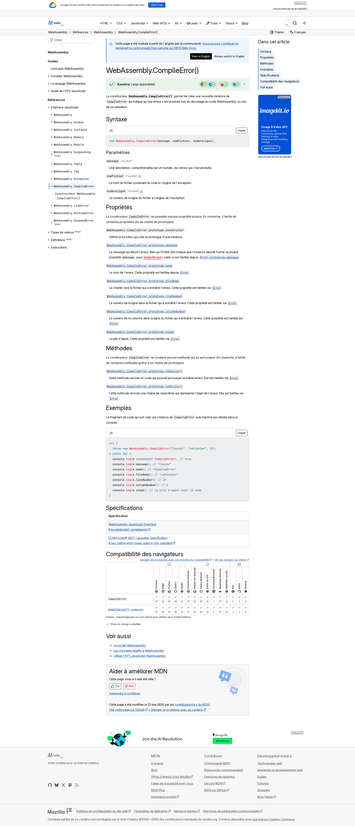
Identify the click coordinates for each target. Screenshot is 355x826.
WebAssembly (58, 52)
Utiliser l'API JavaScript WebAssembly (139, 656)
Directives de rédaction (219, 777)
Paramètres (118, 152)
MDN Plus (158, 790)
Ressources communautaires (223, 770)
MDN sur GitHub (215, 790)
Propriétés (267, 57)
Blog (245, 23)
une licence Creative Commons (273, 819)
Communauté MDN (217, 763)
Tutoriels (263, 783)
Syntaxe (265, 51)
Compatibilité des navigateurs (279, 81)
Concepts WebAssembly (67, 68)
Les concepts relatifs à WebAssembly (138, 650)
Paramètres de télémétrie (151, 811)
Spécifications (269, 75)
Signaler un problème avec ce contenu (177, 710)
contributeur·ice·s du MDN (192, 704)
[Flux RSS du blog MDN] (77, 785)
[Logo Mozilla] (60, 811)
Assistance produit (163, 797)
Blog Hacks (265, 797)
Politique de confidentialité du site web (102, 811)
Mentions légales (185, 811)
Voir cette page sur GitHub (126, 710)
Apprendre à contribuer (124, 693)
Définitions (58, 240)
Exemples (266, 69)
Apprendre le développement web (280, 770)
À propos (157, 763)
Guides (53, 61)
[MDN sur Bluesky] (56, 785)
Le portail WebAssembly (129, 645)
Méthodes (267, 63)
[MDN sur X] (63, 785)
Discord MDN (213, 783)
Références (56, 100)
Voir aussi (266, 87)
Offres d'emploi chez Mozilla (170, 777)
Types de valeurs (62, 232)
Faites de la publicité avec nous (172, 783)
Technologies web (269, 763)
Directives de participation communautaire (231, 811)
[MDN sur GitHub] (50, 785)
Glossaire (263, 790)
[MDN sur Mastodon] (70, 785)
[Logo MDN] (55, 755)
